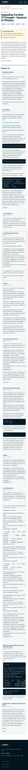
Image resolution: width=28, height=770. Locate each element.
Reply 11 (3, 706)
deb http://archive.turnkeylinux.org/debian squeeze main (15, 146)
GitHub (21, 755)
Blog (18, 755)
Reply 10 (4, 648)
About (2, 755)
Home (2, 6)
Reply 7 (4, 389)
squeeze (18, 24)
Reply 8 (4, 456)
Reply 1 (3, 73)
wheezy (23, 24)
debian (12, 24)
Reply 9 (4, 489)
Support (3, 24)
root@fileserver (7, 350)
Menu (21, 2)
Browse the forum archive (9, 37)
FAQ (14, 755)
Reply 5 (4, 285)
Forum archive (8, 6)
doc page (11, 445)
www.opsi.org (17, 196)
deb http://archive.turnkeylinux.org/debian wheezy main (15, 161)
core (8, 24)
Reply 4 (4, 234)
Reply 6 (4, 340)
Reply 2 (3, 111)
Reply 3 (4, 215)
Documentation (8, 755)
